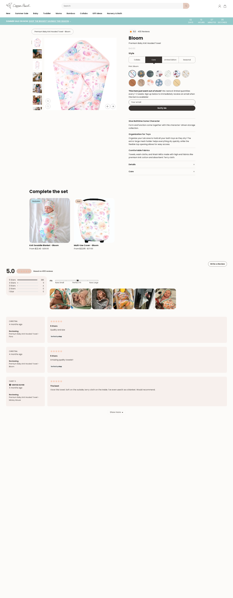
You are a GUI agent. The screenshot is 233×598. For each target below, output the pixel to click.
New (8, 13)
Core (154, 60)
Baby (35, 13)
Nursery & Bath (114, 13)
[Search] (186, 6)
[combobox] (122, 6)
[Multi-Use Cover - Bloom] (94, 220)
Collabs (84, 13)
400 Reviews (144, 31)
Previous (107, 106)
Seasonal (187, 60)
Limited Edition (170, 60)
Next (112, 106)
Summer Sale (21, 13)
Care (131, 171)
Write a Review (217, 264)
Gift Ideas (97, 13)
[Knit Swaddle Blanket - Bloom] (49, 220)
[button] (60, 299)
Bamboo (71, 13)
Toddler (47, 13)
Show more (115, 412)
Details (132, 164)
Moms (59, 13)
